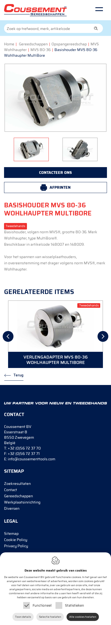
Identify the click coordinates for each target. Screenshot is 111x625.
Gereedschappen (33, 44)
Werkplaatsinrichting (22, 502)
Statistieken (74, 605)
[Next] (103, 336)
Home (9, 44)
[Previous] (8, 336)
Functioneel (42, 605)
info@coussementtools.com (31, 459)
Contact (10, 490)
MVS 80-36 (40, 50)
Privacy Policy (16, 546)
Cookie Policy (15, 540)
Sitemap (11, 533)
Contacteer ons (55, 172)
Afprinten (60, 187)
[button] (96, 28)
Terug (18, 375)
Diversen (11, 508)
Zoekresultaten (17, 484)
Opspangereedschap (69, 44)
